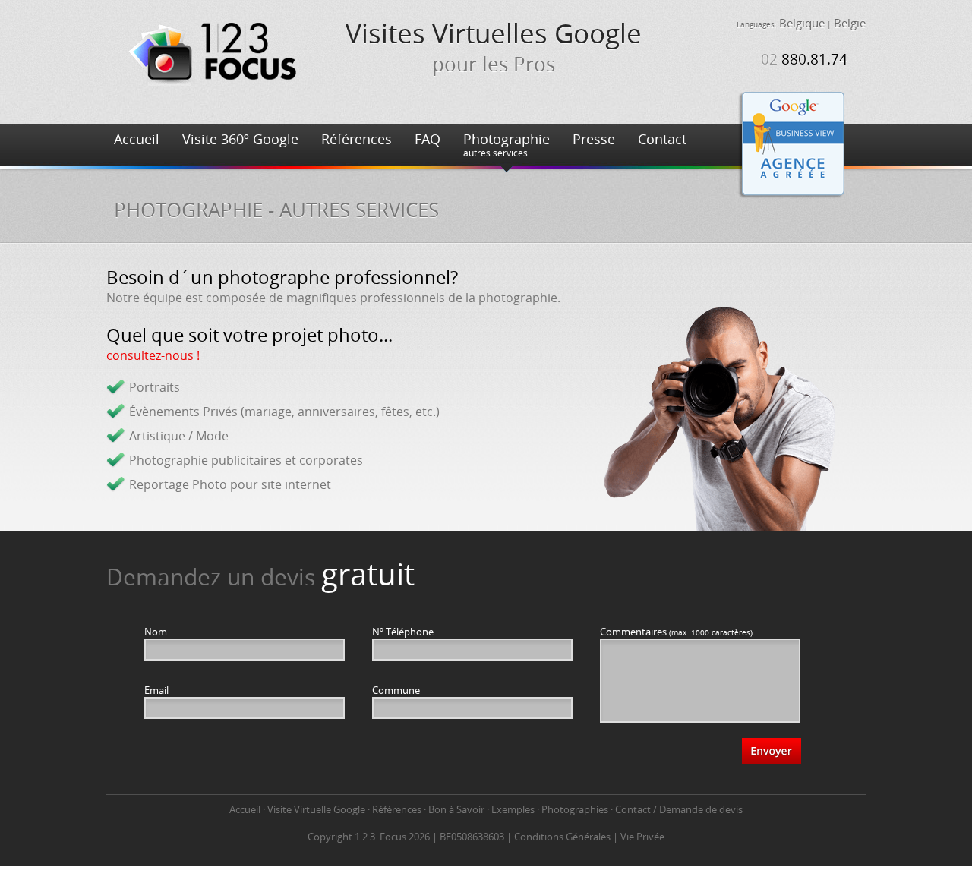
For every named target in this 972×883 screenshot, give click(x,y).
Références (356, 139)
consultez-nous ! (153, 355)
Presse (594, 139)
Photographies (574, 809)
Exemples (513, 809)
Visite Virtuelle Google (316, 809)
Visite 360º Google (240, 139)
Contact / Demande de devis (679, 809)
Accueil (136, 139)
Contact (662, 139)
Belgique (802, 22)
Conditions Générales (562, 837)
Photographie (506, 144)
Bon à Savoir (456, 809)
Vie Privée (642, 837)
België (850, 22)
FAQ (427, 139)
